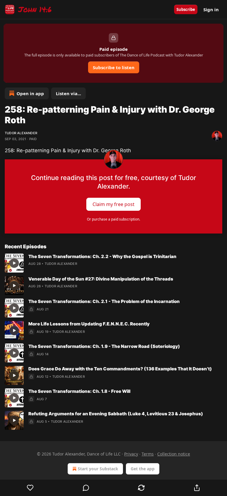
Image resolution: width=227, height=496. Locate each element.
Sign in (211, 9)
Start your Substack (98, 468)
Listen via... (68, 93)
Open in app (30, 93)
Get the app (143, 468)
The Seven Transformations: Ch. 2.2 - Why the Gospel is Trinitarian (102, 256)
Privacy (131, 454)
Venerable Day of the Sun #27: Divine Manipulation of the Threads (100, 279)
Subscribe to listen (113, 67)
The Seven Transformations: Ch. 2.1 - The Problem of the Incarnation (104, 301)
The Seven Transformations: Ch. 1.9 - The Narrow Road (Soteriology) (104, 346)
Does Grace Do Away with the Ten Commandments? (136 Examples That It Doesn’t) (120, 369)
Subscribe (185, 9)
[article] (113, 263)
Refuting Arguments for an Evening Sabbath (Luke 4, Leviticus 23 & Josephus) (115, 413)
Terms (148, 454)
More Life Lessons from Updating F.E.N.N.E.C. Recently (89, 324)
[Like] (30, 488)
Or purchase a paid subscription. (113, 219)
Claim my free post (113, 204)
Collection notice (173, 454)
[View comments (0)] (86, 488)
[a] (14, 263)
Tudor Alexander (21, 133)
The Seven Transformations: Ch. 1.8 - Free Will (79, 391)
